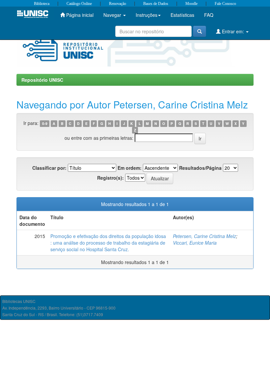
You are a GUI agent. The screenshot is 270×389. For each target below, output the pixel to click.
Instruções (146, 15)
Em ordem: (130, 168)
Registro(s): (110, 177)
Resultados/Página (200, 168)
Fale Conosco (225, 4)
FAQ (208, 15)
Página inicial (79, 15)
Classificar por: (49, 168)
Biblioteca (41, 4)
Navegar (112, 15)
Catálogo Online (79, 4)
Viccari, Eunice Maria (195, 242)
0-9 (44, 123)
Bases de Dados (155, 4)
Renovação (117, 4)
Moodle (191, 4)
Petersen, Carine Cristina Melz (204, 236)
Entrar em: (233, 31)
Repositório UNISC (42, 79)
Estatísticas (182, 15)
